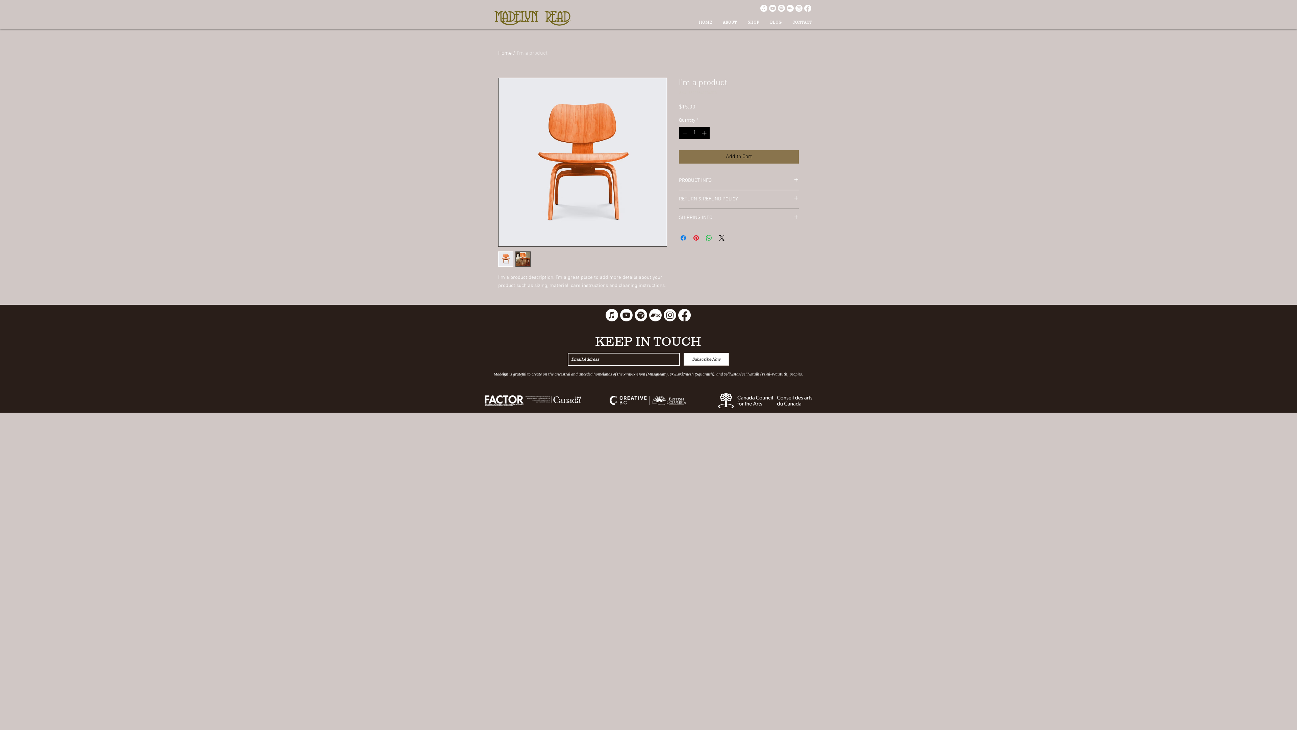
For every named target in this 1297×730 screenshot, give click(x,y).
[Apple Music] (763, 8)
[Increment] (705, 133)
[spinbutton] (694, 133)
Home (505, 53)
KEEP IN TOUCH (648, 341)
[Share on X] (722, 238)
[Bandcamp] (790, 8)
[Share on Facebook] (683, 238)
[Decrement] (684, 133)
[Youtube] (772, 8)
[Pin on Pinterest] (696, 238)
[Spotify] (781, 8)
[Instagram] (799, 8)
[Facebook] (807, 8)
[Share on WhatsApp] (709, 238)
